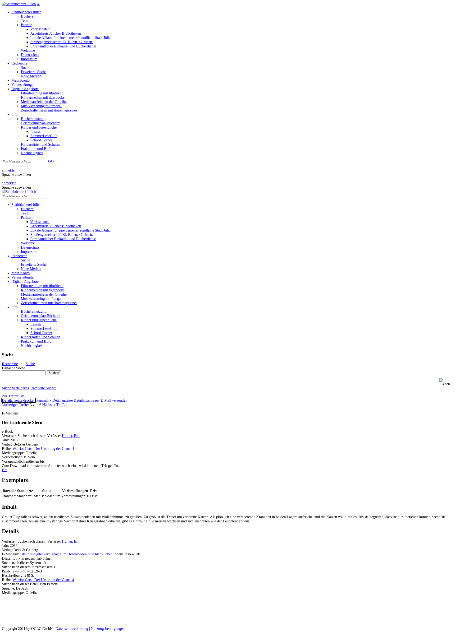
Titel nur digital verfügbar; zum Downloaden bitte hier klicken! (67, 554)
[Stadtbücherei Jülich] (19, 4)
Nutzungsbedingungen (108, 629)
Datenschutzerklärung (71, 629)
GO (51, 161)
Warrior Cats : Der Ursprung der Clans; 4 (43, 448)
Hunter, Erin (71, 436)
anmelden (9, 170)
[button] (446, 382)
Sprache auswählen (16, 174)
